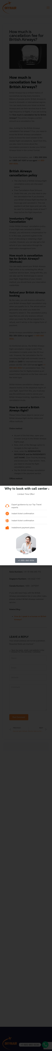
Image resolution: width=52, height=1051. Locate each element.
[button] (49, 489)
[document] (26, 525)
